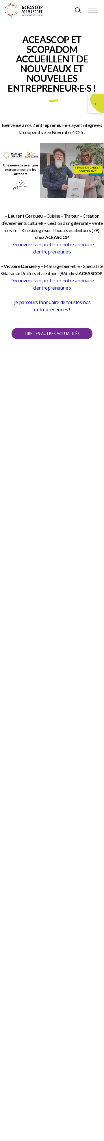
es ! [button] (66, 309)
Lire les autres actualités (52, 333)
